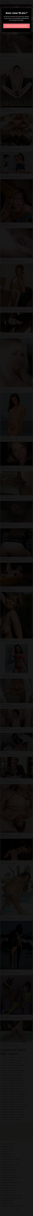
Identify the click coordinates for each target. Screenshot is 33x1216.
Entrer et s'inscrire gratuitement (16, 26)
